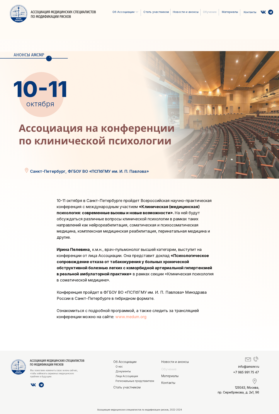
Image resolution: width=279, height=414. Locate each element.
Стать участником (156, 12)
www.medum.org (130, 316)
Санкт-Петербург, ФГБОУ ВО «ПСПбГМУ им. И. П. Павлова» (89, 171)
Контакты (250, 12)
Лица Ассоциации (127, 29)
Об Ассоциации (124, 362)
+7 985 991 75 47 (246, 372)
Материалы (230, 12)
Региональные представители (135, 381)
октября (40, 103)
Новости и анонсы (186, 12)
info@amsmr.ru (248, 366)
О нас (119, 17)
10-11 (40, 89)
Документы (123, 23)
